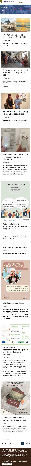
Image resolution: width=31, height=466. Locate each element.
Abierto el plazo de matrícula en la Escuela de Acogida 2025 (15, 226)
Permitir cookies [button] (7, 463)
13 (26, 443)
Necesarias (7, 461)
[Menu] (26, 2)
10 (16, 443)
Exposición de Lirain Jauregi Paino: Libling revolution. (15, 112)
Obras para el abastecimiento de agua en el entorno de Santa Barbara (15, 351)
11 (19, 443)
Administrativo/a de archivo (15, 247)
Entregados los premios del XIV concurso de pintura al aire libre (15, 72)
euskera (20, 2)
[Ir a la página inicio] (2, 443)
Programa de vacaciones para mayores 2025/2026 (14, 36)
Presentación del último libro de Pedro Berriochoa (14, 418)
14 (29, 443)
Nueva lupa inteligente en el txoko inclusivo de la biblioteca (15, 156)
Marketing (23, 461)
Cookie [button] (11, 456)
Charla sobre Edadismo (13, 303)
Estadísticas (15, 461)
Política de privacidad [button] (20, 456)
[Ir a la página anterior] (5, 443)
